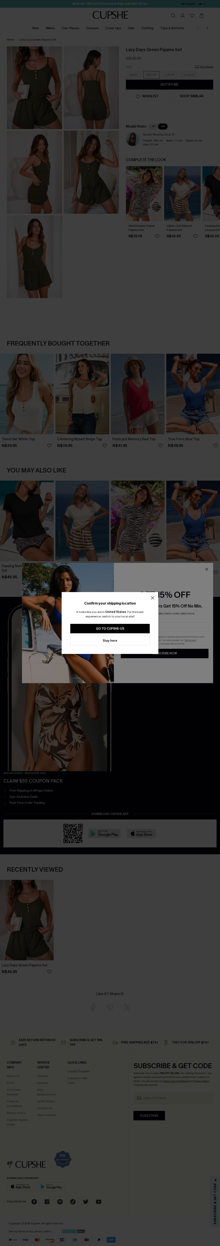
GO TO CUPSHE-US (110, 629)
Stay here (110, 641)
